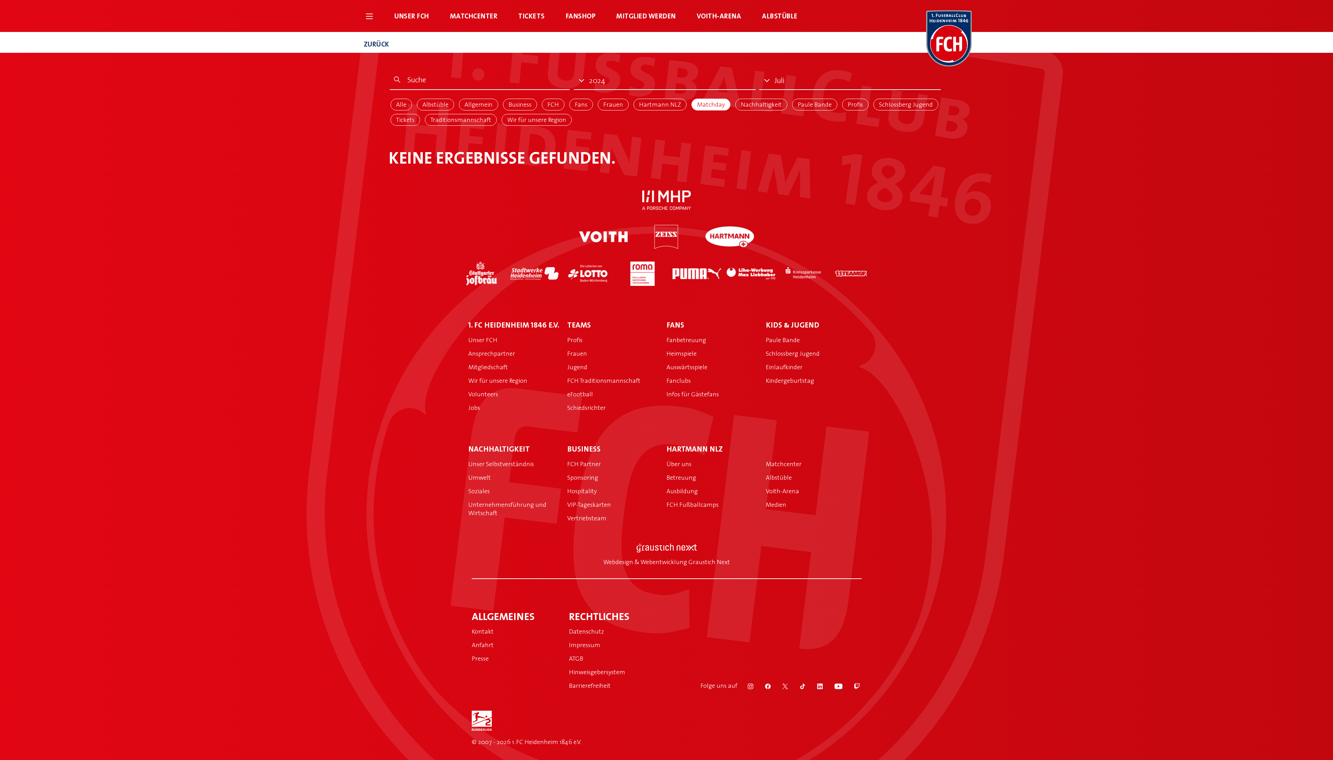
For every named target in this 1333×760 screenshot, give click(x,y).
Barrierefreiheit (590, 685)
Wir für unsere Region (536, 120)
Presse (480, 658)
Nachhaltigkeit (761, 104)
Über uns (678, 464)
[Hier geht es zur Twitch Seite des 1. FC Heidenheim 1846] (852, 685)
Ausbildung (682, 491)
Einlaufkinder (784, 367)
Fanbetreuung (686, 340)
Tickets (531, 16)
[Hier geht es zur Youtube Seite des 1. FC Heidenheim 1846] (834, 685)
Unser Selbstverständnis (501, 464)
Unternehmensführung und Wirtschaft (507, 508)
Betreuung (681, 477)
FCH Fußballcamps (692, 504)
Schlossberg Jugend (906, 104)
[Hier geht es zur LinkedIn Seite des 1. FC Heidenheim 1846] (815, 685)
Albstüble (780, 16)
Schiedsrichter (586, 408)
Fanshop (581, 16)
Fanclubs (678, 380)
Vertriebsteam (586, 518)
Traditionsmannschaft (460, 120)
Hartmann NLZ (660, 104)
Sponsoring (582, 477)
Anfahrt (483, 645)
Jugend (577, 367)
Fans (581, 104)
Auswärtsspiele (686, 367)
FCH (553, 104)
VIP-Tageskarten (589, 504)
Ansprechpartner (491, 353)
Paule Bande (815, 104)
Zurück (376, 44)
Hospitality (582, 491)
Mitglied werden (646, 16)
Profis (855, 104)
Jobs (474, 408)
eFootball (580, 394)
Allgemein (478, 104)
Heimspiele (681, 353)
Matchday (711, 104)
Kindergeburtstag (790, 380)
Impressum (584, 645)
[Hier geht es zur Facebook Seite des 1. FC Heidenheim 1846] (763, 685)
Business (520, 104)
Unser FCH (411, 16)
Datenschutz (586, 631)
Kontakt (483, 631)
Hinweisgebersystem (597, 672)
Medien (776, 504)
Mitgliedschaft (488, 367)
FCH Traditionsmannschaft (603, 380)
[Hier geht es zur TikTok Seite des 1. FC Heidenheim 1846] (798, 685)
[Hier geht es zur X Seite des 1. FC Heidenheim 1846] (780, 685)
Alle (401, 104)
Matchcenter (474, 16)
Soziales (479, 491)
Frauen (613, 104)
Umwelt (479, 477)
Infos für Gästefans (692, 394)
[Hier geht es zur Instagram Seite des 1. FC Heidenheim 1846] (746, 685)
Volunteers (483, 394)
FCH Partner (584, 464)
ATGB (576, 658)
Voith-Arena (719, 16)
